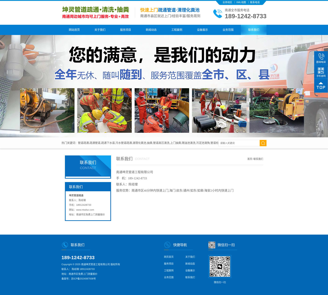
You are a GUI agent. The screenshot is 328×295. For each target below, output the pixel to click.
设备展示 (202, 29)
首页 (249, 158)
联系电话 (255, 2)
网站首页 (74, 29)
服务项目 (125, 29)
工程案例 (176, 29)
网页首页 (169, 256)
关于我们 (99, 29)
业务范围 (228, 29)
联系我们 (253, 29)
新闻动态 (151, 29)
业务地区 (227, 2)
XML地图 (241, 2)
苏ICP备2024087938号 (83, 278)
